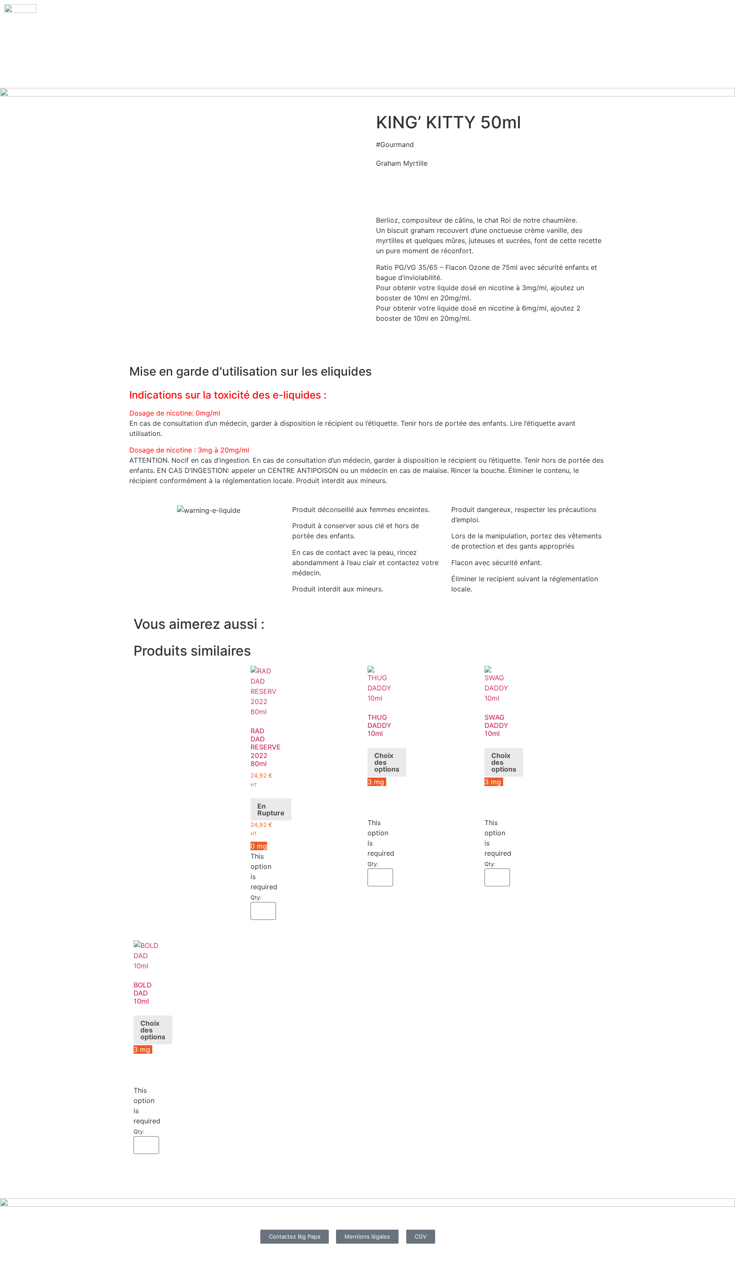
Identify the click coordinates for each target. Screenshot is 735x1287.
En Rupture (271, 809)
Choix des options (386, 762)
